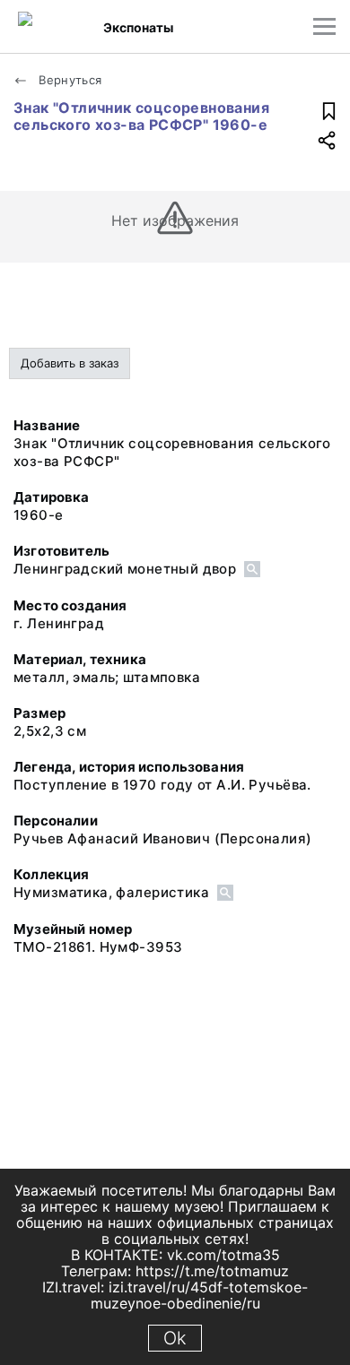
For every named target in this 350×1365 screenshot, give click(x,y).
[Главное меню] (324, 26)
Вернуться (68, 80)
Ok (175, 1338)
